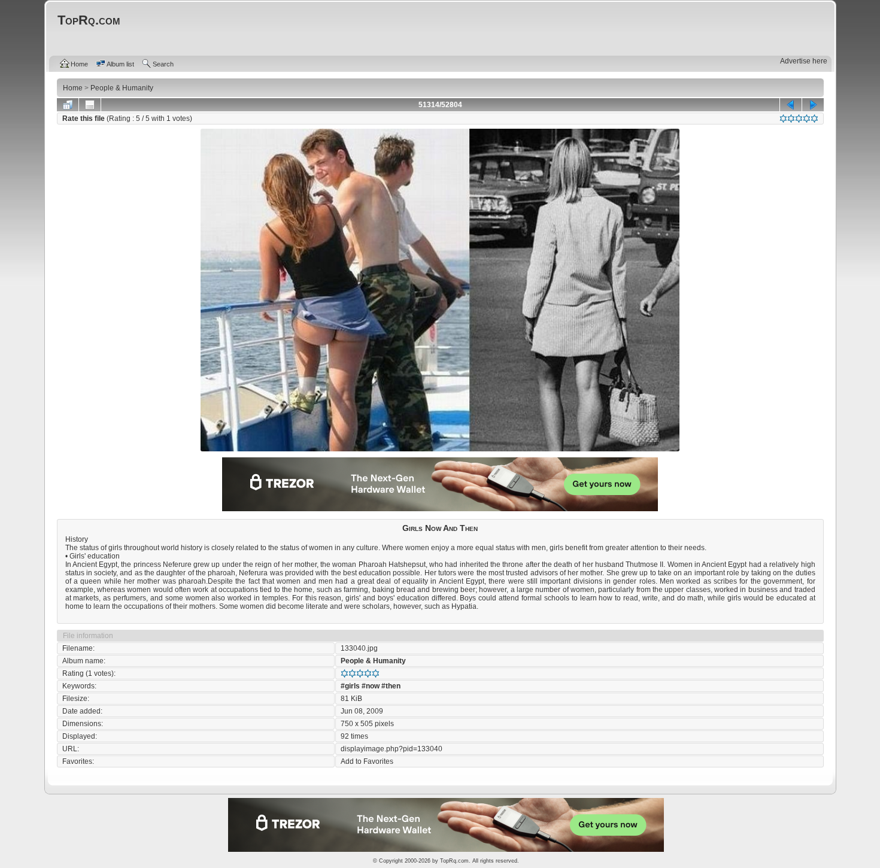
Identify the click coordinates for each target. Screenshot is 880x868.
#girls (350, 686)
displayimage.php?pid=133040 (391, 749)
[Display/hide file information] (90, 104)
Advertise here (803, 61)
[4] (807, 118)
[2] (791, 118)
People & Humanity (373, 661)
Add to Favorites (367, 761)
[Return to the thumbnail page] (67, 104)
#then (390, 686)
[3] (799, 118)
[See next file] (813, 104)
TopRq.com (454, 861)
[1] (783, 118)
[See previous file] (791, 104)
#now (371, 686)
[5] (814, 118)
